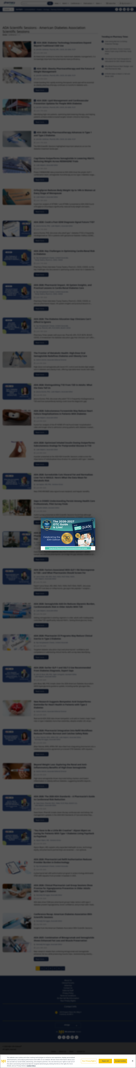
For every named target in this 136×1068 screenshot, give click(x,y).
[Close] (132, 1061)
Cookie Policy (31, 1066)
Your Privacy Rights (89, 1061)
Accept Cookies (120, 1061)
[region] (68, 1061)
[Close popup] (92, 520)
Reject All (105, 1061)
